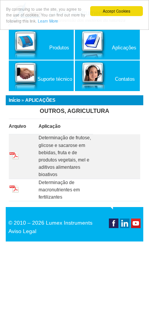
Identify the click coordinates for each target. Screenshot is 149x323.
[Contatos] (107, 89)
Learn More (48, 21)
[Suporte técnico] (41, 89)
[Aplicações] (107, 58)
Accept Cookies (116, 11)
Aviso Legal (22, 231)
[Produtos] (41, 58)
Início (14, 100)
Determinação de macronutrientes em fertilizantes (59, 190)
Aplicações (40, 100)
